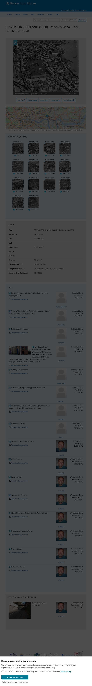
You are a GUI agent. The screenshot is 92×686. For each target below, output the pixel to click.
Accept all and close (15, 677)
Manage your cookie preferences (18, 661)
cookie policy (66, 671)
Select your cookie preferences (15, 682)
